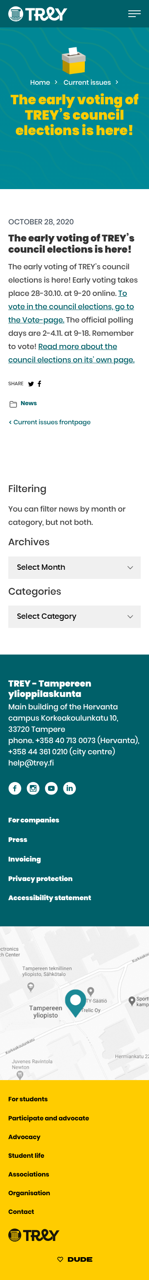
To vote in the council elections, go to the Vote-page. (71, 307)
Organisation (29, 1194)
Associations (28, 1175)
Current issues (87, 83)
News (29, 403)
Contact (21, 1212)
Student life (26, 1156)
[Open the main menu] (134, 13)
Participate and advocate (48, 1119)
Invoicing (24, 860)
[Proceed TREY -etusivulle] (34, 1239)
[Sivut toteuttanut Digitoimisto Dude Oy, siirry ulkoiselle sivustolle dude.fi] (74, 1261)
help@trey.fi (31, 763)
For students (28, 1100)
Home (40, 83)
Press (17, 840)
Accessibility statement (49, 898)
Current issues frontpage (51, 423)
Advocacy (24, 1138)
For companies (33, 820)
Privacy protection (40, 879)
